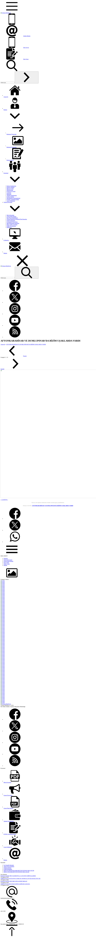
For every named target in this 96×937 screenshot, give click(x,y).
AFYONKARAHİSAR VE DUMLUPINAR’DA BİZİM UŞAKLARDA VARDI (26, 344)
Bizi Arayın (26, 47)
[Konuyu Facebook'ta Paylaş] (15, 518)
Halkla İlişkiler (26, 36)
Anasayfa (3, 344)
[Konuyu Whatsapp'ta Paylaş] (15, 541)
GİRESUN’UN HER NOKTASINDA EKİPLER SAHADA (15, 884)
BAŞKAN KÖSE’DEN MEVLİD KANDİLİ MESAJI (14, 881)
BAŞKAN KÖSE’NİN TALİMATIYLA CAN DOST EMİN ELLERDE (18, 875)
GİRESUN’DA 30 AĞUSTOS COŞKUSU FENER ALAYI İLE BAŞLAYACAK (20, 878)
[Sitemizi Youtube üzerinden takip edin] (15, 325)
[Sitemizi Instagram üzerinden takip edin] (15, 314)
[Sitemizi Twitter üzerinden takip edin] (15, 302)
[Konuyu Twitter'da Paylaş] (15, 530)
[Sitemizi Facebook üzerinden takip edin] (15, 290)
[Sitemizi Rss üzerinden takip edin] (15, 337)
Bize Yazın (25, 59)
